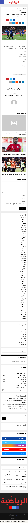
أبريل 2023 (23, 287)
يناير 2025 (24, 246)
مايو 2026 (24, 223)
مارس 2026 (23, 227)
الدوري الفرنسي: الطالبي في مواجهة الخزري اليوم (14, 174)
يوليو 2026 (23, 219)
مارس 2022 (23, 312)
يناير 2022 (24, 316)
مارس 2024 (23, 266)
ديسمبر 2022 (23, 295)
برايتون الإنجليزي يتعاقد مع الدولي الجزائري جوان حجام (14, 404)
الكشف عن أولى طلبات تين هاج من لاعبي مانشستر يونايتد (16, 133)
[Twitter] (14, 507)
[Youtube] (10, 507)
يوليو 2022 (23, 304)
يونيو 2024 (23, 260)
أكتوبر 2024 (23, 252)
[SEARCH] (3, 351)
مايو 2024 (24, 262)
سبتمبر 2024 (23, 254)
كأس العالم (23, 336)
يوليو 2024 (23, 258)
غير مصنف (23, 332)
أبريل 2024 (23, 264)
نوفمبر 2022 (23, 297)
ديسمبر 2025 (23, 233)
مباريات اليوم (15, 74)
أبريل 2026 (23, 225)
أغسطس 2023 (23, 279)
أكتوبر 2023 (23, 275)
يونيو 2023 (23, 283)
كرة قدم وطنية (23, 340)
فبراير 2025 (23, 244)
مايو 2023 (24, 285)
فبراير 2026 (23, 229)
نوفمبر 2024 (23, 250)
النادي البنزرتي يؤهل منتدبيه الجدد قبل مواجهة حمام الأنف (14, 406)
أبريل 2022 (23, 310)
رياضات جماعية (23, 329)
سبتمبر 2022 (23, 300)
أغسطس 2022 (23, 302)
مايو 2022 (24, 308)
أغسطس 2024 (23, 256)
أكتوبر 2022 (23, 298)
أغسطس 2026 (23, 217)
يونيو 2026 (23, 221)
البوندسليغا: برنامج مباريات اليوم (13, 95)
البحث (24, 415)
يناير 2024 (24, 269)
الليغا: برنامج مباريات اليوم (14, 89)
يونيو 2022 (23, 306)
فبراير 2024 (23, 267)
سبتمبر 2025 (23, 238)
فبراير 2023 (23, 291)
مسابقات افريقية (22, 344)
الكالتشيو (20, 74)
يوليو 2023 (23, 281)
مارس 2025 (23, 242)
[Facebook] (17, 507)
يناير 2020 (24, 318)
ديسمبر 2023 (23, 271)
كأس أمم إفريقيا (22, 334)
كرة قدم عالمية (23, 12)
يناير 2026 (24, 231)
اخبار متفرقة (23, 327)
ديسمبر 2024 (23, 248)
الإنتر (24, 74)
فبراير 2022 (23, 314)
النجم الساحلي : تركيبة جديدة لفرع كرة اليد (17, 398)
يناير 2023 (24, 293)
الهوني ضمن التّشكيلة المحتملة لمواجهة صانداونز (14, 154)
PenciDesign (16, 515)
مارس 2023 (23, 289)
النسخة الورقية (12, 518)
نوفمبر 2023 (23, 273)
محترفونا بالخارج (22, 342)
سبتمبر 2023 (23, 277)
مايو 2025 (24, 240)
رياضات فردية (23, 330)
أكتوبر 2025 (23, 237)
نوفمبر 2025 (23, 235)
